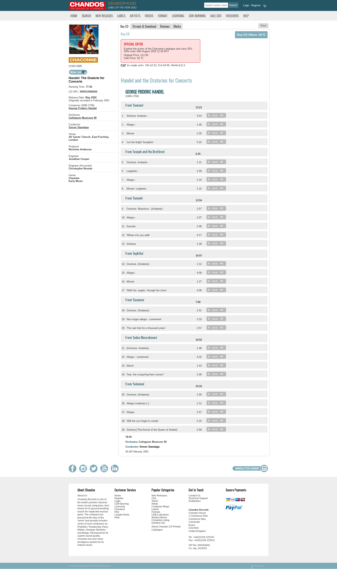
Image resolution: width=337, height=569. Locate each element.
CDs (154, 498)
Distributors (195, 501)
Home (73, 15)
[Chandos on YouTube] (105, 471)
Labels (121, 15)
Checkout (119, 509)
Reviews (165, 26)
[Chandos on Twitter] (94, 471)
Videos (149, 15)
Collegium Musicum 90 (83, 117)
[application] (217, 116)
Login (246, 5)
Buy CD (124, 26)
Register (256, 5)
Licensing (178, 15)
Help (246, 15)
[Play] (209, 115)
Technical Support (198, 498)
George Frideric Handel (83, 108)
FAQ (116, 512)
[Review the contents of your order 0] (265, 7)
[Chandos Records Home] (87, 9)
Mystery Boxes (159, 517)
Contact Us (194, 495)
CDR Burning (197, 15)
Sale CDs (215, 15)
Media (177, 26)
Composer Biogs (160, 506)
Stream (144, 26)
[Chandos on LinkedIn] (116, 471)
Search (86, 15)
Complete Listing (160, 520)
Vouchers (232, 15)
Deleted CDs (158, 523)
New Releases (104, 15)
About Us (82, 495)
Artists (135, 15)
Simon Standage (79, 127)
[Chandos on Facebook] (73, 471)
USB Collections (160, 514)
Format (163, 15)
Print (263, 25)
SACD (155, 501)
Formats (156, 512)
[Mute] (221, 115)
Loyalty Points (121, 514)
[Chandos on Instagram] (84, 471)
